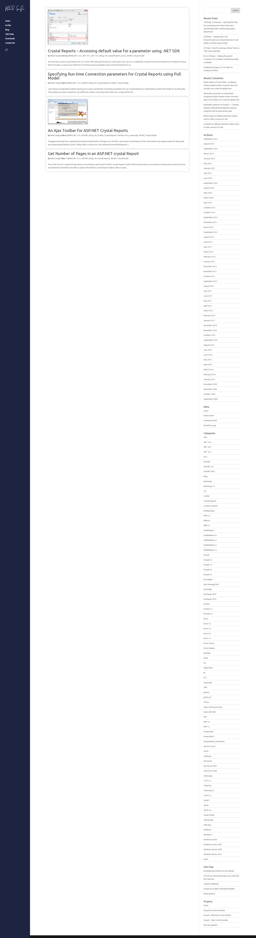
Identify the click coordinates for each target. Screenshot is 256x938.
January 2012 (209, 261)
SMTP (206, 751)
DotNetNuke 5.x (210, 540)
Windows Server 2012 (213, 854)
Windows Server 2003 (213, 844)
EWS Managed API (211, 584)
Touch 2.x (208, 795)
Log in (206, 411)
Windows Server (210, 840)
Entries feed (209, 416)
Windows (207, 830)
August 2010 (209, 345)
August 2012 (209, 237)
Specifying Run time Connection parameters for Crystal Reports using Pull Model (114, 76)
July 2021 (208, 173)
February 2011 (210, 315)
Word (206, 859)
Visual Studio (139, 56)
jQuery (206, 692)
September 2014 (210, 217)
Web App (207, 825)
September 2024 (210, 149)
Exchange (208, 589)
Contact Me (10, 43)
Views (206, 805)
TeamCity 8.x (209, 790)
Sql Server (208, 761)
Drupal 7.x (208, 565)
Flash (206, 658)
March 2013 (208, 227)
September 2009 (210, 399)
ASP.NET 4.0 (209, 467)
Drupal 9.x (208, 574)
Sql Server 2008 (210, 771)
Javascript (134, 135)
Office (206, 702)
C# (105, 56)
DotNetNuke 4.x (210, 535)
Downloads (10, 39)
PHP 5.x (207, 722)
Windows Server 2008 (213, 849)
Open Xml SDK (210, 712)
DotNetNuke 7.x (210, 550)
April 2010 (208, 365)
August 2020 (209, 188)
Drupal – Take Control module (216, 920)
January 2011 (209, 320)
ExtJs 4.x (207, 629)
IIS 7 (205, 678)
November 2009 (210, 389)
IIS (204, 673)
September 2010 (210, 340)
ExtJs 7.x (207, 638)
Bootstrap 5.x (209, 486)
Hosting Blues (209, 894)
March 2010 (208, 370)
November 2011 (210, 271)
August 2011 (209, 286)
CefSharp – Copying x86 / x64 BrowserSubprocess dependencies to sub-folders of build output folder (221, 40)
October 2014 (209, 212)
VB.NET (130, 56)
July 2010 (208, 350)
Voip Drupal (208, 820)
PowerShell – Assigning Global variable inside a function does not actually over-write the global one (221, 85)
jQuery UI (207, 697)
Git (205, 663)
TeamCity (207, 785)
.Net (205, 437)
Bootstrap (208, 481)
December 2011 (210, 266)
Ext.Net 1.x (208, 609)
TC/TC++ (207, 781)
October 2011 (209, 276)
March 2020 (208, 198)
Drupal (206, 555)
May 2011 (208, 301)
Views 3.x (207, 810)
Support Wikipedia (211, 884)
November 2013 (210, 222)
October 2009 (209, 394)
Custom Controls (211, 506)
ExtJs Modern (209, 648)
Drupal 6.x (208, 560)
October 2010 (209, 335)
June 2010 (208, 355)
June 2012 (208, 242)
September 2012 (210, 232)
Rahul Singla (55, 56)
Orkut (206, 905)
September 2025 (210, 139)
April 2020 (208, 193)
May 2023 (208, 163)
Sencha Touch (209, 746)
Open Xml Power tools (213, 707)
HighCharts (208, 668)
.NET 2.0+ (78, 56)
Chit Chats (9, 34)
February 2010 (210, 374)
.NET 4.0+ (86, 56)
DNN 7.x (207, 525)
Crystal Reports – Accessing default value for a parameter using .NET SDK (114, 51)
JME (205, 687)
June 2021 (208, 178)
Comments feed (210, 420)
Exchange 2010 (210, 599)
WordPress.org (210, 425)
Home (7, 21)
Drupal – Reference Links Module (217, 915)
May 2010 (208, 360)
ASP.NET (84, 83)
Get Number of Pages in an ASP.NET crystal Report (93, 153)
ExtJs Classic (209, 643)
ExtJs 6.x (207, 633)
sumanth (207, 124)
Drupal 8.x (208, 570)
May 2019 (208, 203)
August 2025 (209, 144)
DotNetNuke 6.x (210, 545)
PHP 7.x (207, 727)
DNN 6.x (207, 520)
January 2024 (209, 159)
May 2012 (208, 247)
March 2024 (208, 154)
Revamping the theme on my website (219, 871)
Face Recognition (211, 925)
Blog (7, 30)
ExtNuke (207, 653)
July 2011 (208, 291)
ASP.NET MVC (209, 471)
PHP (205, 717)
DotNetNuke (209, 530)
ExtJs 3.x (207, 624)
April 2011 (208, 306)
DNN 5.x (207, 516)
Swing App (208, 776)
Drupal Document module (214, 910)
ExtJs (123, 56)
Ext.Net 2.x (208, 614)
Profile (8, 25)
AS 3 (205, 457)
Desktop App (209, 511)
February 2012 (210, 257)
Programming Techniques (214, 741)
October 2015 (209, 208)
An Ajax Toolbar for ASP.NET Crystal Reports (88, 130)
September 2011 (210, 281)
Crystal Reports (114, 56)
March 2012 (208, 252)
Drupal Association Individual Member (219, 889)
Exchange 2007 (210, 594)
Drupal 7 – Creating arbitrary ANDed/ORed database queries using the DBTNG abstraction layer (221, 108)
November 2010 (210, 330)
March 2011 (208, 311)
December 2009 (210, 384)
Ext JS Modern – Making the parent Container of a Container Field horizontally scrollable (221, 59)
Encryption (208, 579)
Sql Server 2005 (210, 766)
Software (207, 756)
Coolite (100, 135)
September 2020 (210, 183)
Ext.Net (121, 135)
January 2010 (209, 379)
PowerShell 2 (209, 736)
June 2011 (208, 296)
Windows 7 (208, 835)
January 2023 (209, 168)
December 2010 (210, 325)
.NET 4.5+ (95, 56)
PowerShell (208, 732)
